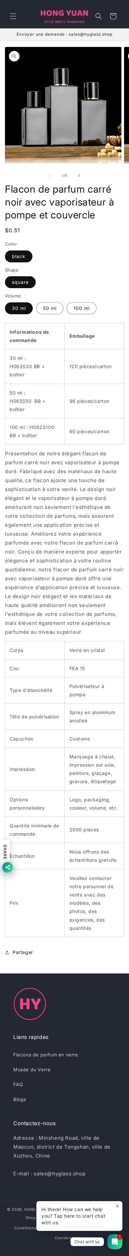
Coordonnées (68, 1238)
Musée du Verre (31, 1069)
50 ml (50, 308)
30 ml (19, 308)
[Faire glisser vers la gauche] (50, 175)
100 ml (81, 308)
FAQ (18, 1084)
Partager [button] (23, 952)
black (18, 256)
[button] (13, 16)
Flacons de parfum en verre (45, 1054)
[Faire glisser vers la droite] (79, 175)
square (20, 282)
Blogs (19, 1099)
